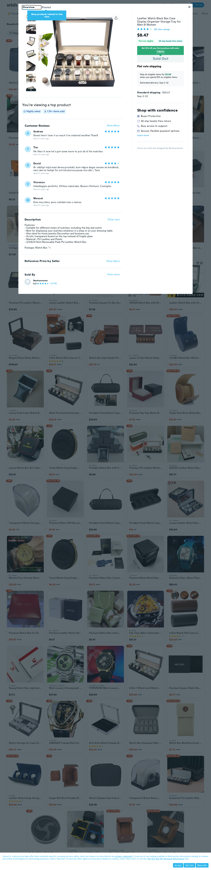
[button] (189, 7)
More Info (202, 865)
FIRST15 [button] (160, 51)
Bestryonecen (40, 280)
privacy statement (124, 856)
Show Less (114, 219)
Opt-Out (189, 865)
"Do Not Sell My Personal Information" (166, 858)
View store (113, 274)
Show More (113, 125)
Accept (178, 865)
